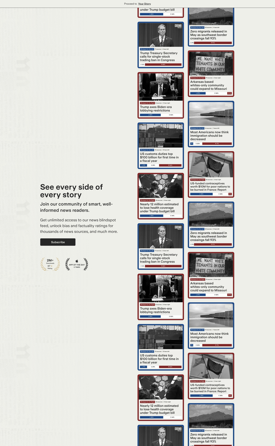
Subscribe (58, 242)
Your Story (144, 3)
